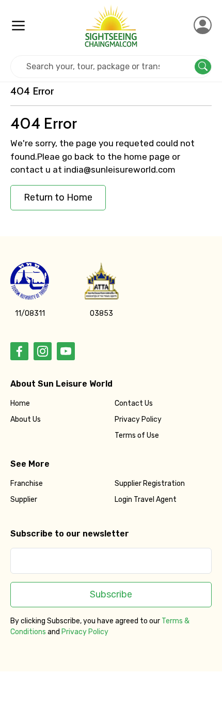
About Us (25, 419)
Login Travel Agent (146, 499)
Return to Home (58, 197)
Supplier (23, 499)
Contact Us (134, 403)
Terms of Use (137, 435)
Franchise (26, 483)
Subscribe (111, 594)
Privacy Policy (138, 419)
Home (20, 403)
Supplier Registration (150, 483)
